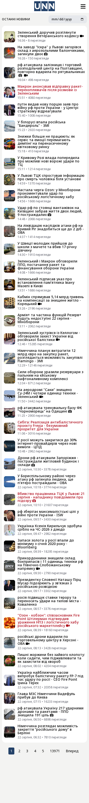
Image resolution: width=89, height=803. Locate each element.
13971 (55, 751)
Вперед (72, 751)
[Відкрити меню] (83, 6)
